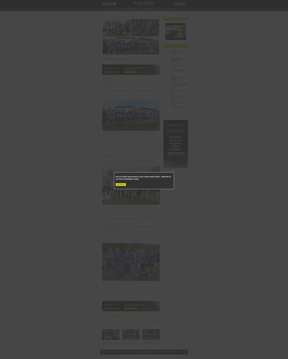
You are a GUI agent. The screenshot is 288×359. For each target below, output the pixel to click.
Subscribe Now (121, 184)
